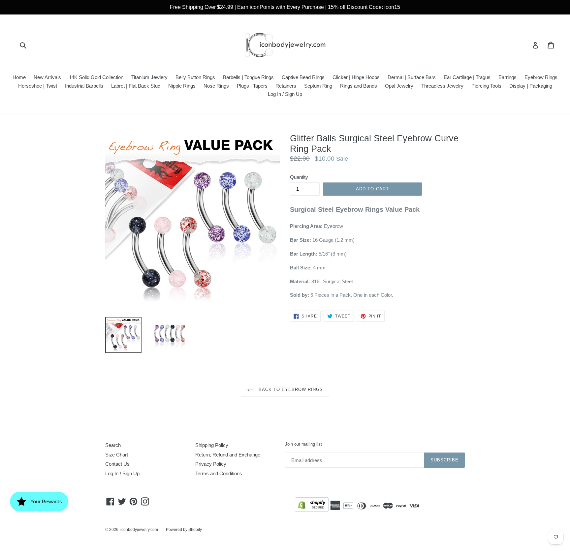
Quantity (299, 177)
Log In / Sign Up (285, 94)
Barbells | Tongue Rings (248, 77)
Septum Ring (318, 86)
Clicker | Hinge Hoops (356, 77)
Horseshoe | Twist (37, 86)
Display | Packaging (530, 86)
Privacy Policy (210, 464)
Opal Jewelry (399, 86)
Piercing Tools (486, 86)
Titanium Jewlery (149, 77)
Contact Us (117, 464)
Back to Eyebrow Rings (290, 389)
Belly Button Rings (195, 77)
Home (19, 77)
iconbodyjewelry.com (139, 529)
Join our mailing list (303, 444)
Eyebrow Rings (540, 77)
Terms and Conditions (218, 473)
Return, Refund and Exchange (227, 454)
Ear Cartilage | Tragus (467, 77)
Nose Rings (216, 86)
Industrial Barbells (84, 86)
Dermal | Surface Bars (412, 77)
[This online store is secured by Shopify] (312, 505)
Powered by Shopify (184, 529)
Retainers (285, 86)
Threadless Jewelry (442, 86)
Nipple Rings (182, 86)
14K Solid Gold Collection (96, 77)
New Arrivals (47, 77)
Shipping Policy (211, 445)
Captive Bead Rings (303, 77)
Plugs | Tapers (252, 86)
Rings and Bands (358, 86)
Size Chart (116, 454)
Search (113, 445)
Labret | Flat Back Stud (135, 86)
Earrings (507, 77)
